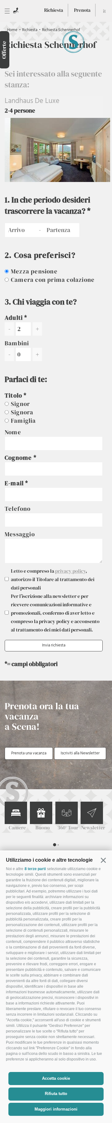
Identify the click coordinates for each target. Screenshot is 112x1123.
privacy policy (70, 570)
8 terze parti (35, 869)
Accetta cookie (56, 1078)
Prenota (82, 10)
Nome (13, 432)
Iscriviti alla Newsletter (80, 753)
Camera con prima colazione (53, 280)
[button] (103, 860)
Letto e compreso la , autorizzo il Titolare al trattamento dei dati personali (52, 579)
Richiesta (53, 10)
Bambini (17, 343)
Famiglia (23, 421)
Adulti (14, 318)
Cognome (19, 458)
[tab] (54, 844)
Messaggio (20, 534)
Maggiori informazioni (56, 1109)
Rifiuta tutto (56, 1093)
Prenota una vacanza (28, 753)
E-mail (15, 483)
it (104, 11)
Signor (20, 404)
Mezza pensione (34, 271)
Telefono (18, 509)
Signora (22, 412)
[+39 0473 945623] (16, 10)
